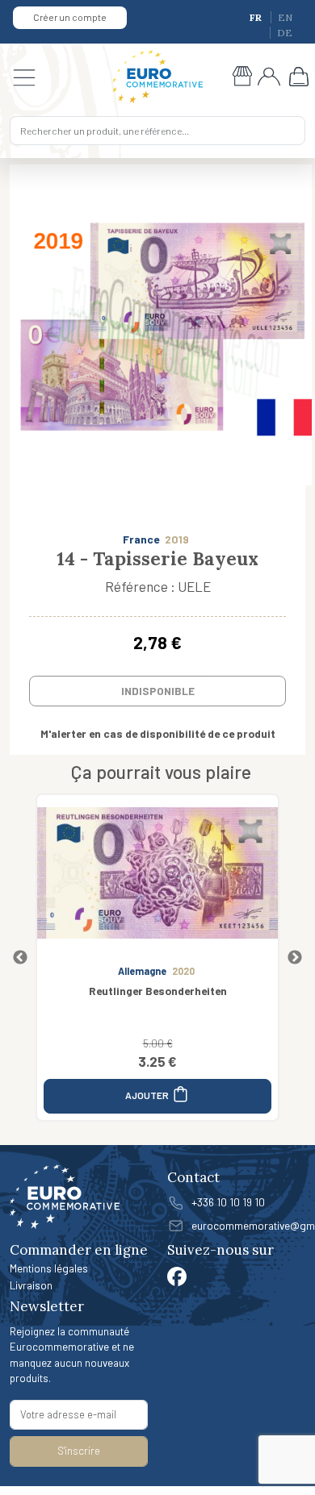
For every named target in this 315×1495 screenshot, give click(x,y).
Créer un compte (70, 17)
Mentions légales (49, 1268)
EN (285, 17)
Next (295, 958)
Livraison (31, 1285)
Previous (20, 958)
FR (257, 17)
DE (284, 33)
